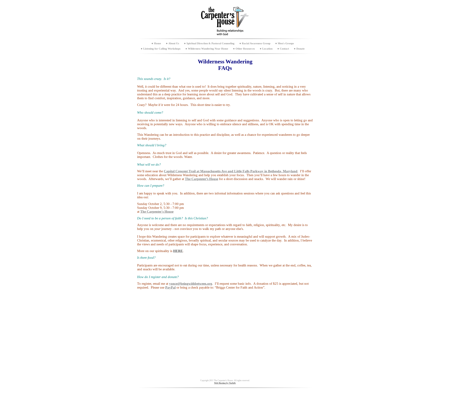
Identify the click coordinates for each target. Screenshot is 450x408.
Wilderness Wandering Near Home (208, 48)
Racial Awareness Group (256, 43)
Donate (300, 48)
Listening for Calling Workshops (162, 48)
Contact (284, 48)
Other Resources (245, 48)
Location (267, 48)
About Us (173, 43)
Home (157, 43)
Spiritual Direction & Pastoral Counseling (210, 43)
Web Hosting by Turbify (225, 383)
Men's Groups (286, 43)
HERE (178, 251)
